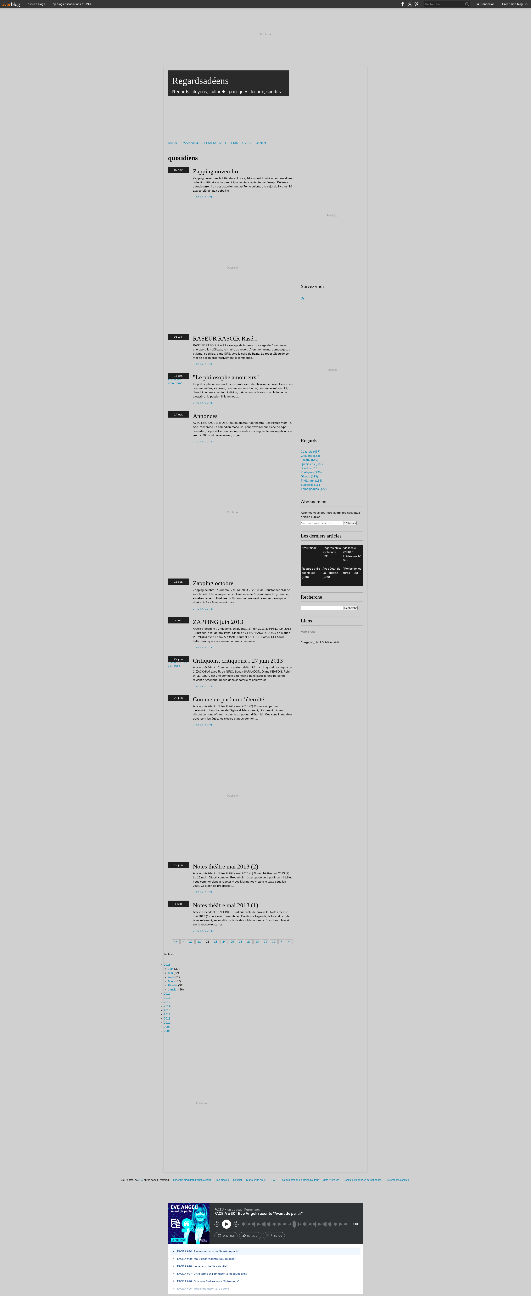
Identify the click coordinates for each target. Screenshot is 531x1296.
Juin (170, 968)
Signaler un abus (256, 1180)
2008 (167, 1031)
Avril (171, 977)
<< (176, 941)
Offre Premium (331, 1180)
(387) (312, 464)
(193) (309, 476)
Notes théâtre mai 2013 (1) (225, 905)
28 (257, 941)
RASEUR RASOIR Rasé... (225, 338)
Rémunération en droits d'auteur (300, 1180)
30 (273, 941)
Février (172, 985)
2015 (167, 1002)
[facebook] (402, 4)
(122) (314, 488)
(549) (309, 459)
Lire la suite (203, 197)
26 (240, 941)
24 (224, 941)
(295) (311, 472)
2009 (167, 1026)
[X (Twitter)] (409, 4)
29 (265, 941)
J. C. (140, 1180)
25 (232, 941)
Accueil (172, 143)
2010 (167, 1022)
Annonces (205, 416)
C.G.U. (274, 1180)
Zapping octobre (213, 583)
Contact (261, 143)
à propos (276, 1235)
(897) (310, 451)
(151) (311, 484)
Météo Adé (308, 631)
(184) (311, 480)
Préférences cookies (397, 1180)
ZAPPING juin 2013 (218, 621)
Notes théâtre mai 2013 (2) (225, 866)
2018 (167, 964)
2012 (167, 1014)
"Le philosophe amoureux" (226, 377)
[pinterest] (416, 4)
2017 (167, 993)
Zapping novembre (216, 171)
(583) (310, 455)
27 (249, 941)
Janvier (173, 989)
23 (215, 941)
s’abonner (229, 1235)
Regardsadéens (200, 81)
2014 (167, 1006)
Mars (171, 981)
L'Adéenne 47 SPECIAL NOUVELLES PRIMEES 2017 (216, 143)
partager (252, 1235)
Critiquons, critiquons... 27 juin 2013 (238, 660)
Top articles (222, 1180)
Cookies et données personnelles (362, 1180)
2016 (167, 997)
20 (190, 941)
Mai (170, 973)
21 (199, 941)
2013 (167, 1010)
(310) (310, 468)
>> (288, 941)
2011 (167, 1018)
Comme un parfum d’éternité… (231, 699)
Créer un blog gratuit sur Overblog (192, 1180)
